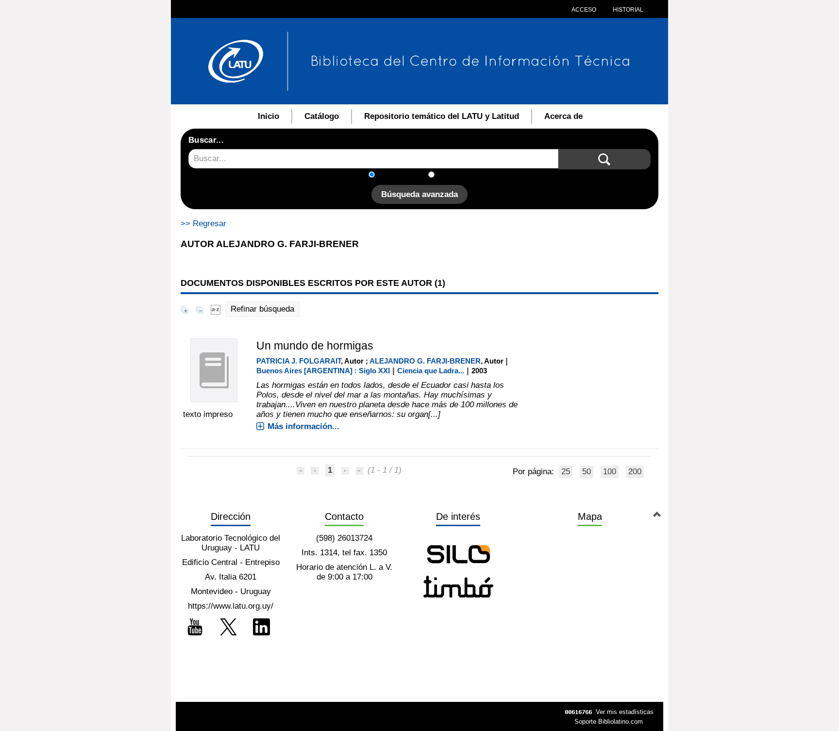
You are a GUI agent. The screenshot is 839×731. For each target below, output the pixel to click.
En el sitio (458, 175)
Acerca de (563, 116)
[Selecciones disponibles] (215, 309)
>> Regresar (203, 223)
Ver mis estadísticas (625, 711)
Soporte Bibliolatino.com (608, 721)
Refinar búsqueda (262, 309)
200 (634, 471)
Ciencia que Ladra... (430, 370)
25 (565, 471)
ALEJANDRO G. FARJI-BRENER (425, 361)
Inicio (268, 116)
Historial (627, 9)
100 (609, 471)
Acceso (583, 9)
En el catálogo (404, 175)
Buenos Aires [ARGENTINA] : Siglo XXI (323, 370)
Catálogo (321, 116)
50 (586, 471)
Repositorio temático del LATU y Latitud (441, 116)
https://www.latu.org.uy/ (230, 606)
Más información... (303, 426)
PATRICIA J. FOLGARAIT (298, 361)
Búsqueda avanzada (419, 194)
